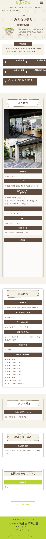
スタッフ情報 (19, 70)
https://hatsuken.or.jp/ (24, 530)
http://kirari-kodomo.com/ (16, 233)
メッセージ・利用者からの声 (19, 80)
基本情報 (19, 60)
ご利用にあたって (17, 519)
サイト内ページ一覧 (28, 519)
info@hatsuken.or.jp (25, 527)
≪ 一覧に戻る (23, 504)
